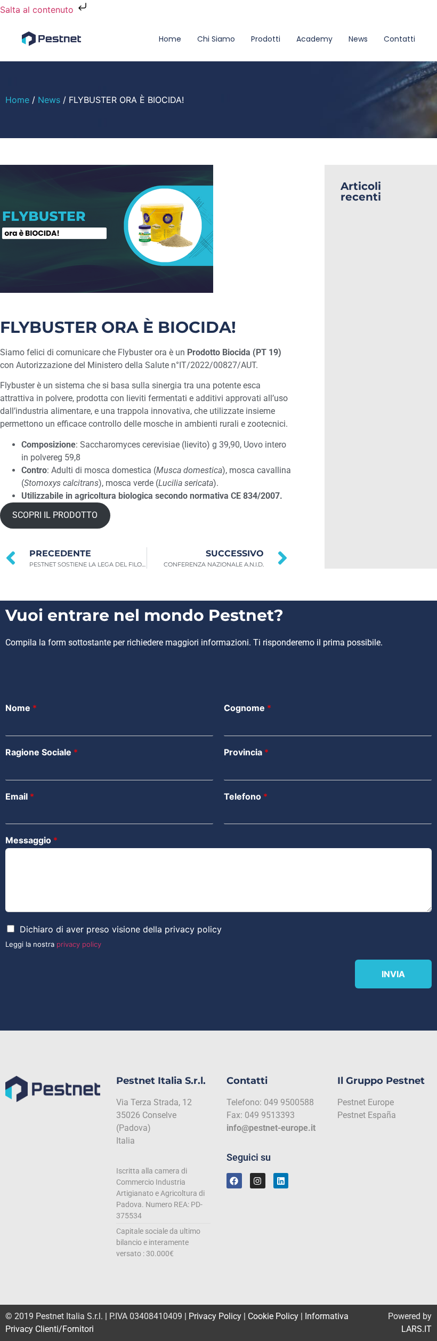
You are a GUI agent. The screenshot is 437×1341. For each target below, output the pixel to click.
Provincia (246, 752)
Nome (21, 708)
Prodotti (265, 39)
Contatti (399, 39)
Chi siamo (216, 39)
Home (170, 39)
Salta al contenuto (38, 9)
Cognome (247, 708)
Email (19, 796)
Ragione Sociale (41, 752)
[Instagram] (257, 1180)
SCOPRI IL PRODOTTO (55, 515)
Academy (314, 39)
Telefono (246, 796)
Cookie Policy (273, 1316)
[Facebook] (234, 1180)
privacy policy (78, 944)
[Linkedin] (281, 1180)
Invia (393, 974)
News (358, 39)
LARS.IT (416, 1329)
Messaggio (31, 840)
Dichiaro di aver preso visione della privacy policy (121, 929)
